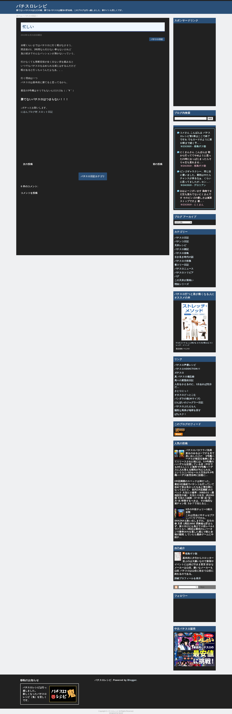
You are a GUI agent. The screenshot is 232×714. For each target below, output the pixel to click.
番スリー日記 (182, 265)
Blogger (132, 680)
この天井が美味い (184, 280)
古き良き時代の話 (184, 257)
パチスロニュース (184, 268)
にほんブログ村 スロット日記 (37, 112)
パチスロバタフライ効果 (199, 450)
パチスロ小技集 (183, 261)
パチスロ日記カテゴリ (93, 176)
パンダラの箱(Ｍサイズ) (187, 398)
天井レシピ (180, 245)
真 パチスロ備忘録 (185, 376)
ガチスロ (179, 372)
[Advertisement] (93, 137)
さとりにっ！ (182, 391)
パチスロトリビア (184, 272)
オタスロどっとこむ (185, 395)
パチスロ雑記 (182, 249)
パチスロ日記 (157, 39)
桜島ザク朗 (191, 553)
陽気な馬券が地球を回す (188, 410)
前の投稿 (157, 164)
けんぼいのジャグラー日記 (189, 402)
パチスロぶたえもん (185, 406)
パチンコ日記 (182, 241)
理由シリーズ (182, 284)
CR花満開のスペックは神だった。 (193, 481)
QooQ (121, 713)
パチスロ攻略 (182, 253)
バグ (177, 276)
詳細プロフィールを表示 (188, 578)
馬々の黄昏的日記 (184, 380)
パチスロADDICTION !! (187, 369)
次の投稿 (28, 164)
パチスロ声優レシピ (185, 365)
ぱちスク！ (180, 414)
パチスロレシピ (31, 6)
